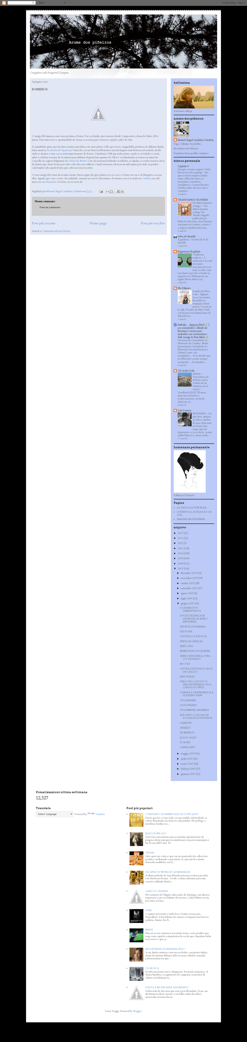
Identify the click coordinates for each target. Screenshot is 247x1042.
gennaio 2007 (188, 774)
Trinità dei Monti (77, 161)
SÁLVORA (186, 631)
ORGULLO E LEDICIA (193, 636)
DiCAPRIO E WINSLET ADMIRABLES (167, 872)
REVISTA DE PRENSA (193, 626)
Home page (98, 223)
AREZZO (185, 728)
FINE (148, 910)
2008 (181, 563)
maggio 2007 (188, 753)
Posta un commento (50, 207)
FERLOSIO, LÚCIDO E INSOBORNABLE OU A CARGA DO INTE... (195, 684)
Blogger (137, 1011)
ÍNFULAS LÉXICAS (191, 641)
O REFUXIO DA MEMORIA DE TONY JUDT (172, 814)
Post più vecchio (153, 223)
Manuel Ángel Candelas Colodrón (196, 140)
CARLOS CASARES (156, 891)
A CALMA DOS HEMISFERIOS (190, 609)
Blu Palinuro (184, 288)
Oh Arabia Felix (186, 370)
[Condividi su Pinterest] (122, 191)
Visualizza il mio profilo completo (191, 153)
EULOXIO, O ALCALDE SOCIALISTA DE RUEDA (196, 716)
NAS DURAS (187, 676)
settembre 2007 (189, 588)
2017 (181, 533)
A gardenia (184, 239)
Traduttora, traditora (198, 256)
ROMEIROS (187, 732)
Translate (100, 814)
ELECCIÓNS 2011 (155, 833)
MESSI (149, 929)
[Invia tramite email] (108, 191)
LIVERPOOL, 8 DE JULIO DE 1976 (194, 513)
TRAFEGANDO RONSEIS (193, 200)
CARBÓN (185, 723)
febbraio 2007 (188, 769)
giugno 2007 (188, 603)
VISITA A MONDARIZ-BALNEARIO (167, 987)
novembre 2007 (189, 578)
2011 (181, 548)
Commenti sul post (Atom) (56, 231)
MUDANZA (200, 413)
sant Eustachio (48, 182)
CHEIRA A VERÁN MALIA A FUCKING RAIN (196, 694)
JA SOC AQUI (188, 737)
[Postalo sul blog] (111, 191)
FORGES (185, 742)
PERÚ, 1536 (186, 646)
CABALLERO (188, 747)
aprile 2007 (187, 759)
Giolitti (146, 178)
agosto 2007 (187, 593)
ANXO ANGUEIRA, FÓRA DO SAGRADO (195, 657)
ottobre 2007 (188, 583)
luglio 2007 (187, 598)
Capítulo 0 (183, 166)
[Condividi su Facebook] (119, 191)
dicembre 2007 (189, 573)
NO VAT (185, 664)
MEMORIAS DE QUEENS (195, 651)
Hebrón (197, 373)
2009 (181, 558)
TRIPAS (149, 853)
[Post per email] (100, 191)
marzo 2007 (187, 764)
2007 (181, 568)
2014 (181, 538)
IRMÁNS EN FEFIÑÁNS (191, 519)
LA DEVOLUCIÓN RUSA (191, 507)
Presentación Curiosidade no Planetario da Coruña (192, 342)
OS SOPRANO (188, 705)
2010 (181, 553)
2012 (181, 543)
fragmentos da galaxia (189, 251)
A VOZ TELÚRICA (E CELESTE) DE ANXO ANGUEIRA (194, 618)
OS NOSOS (152, 968)
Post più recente (44, 223)
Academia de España (58, 150)
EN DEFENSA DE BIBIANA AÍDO (165, 949)
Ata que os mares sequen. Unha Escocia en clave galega (194, 171)
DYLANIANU (188, 700)
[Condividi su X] (115, 191)
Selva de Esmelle (187, 236)
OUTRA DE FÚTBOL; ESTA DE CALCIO (196, 670)
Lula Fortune (184, 410)
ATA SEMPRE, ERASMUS (194, 710)
